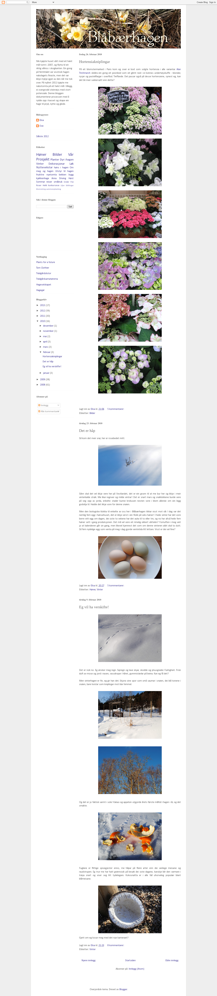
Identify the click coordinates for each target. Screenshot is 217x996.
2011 (43, 316)
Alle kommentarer (49, 411)
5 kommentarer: (116, 409)
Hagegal (40, 290)
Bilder (92, 413)
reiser (49, 182)
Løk (71, 163)
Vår (71, 155)
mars (46, 347)
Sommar (40, 182)
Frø (72, 182)
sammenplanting (53, 189)
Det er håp (87, 431)
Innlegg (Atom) (136, 969)
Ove (41, 126)
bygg (71, 175)
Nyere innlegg (88, 960)
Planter (54, 159)
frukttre (40, 175)
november (48, 331)
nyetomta (52, 175)
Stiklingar (70, 185)
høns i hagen (61, 167)
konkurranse (53, 185)
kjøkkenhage (42, 178)
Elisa (41, 120)
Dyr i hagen (67, 159)
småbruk (58, 182)
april (45, 342)
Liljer (63, 185)
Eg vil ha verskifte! (94, 607)
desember (48, 326)
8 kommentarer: (116, 945)
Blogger (123, 989)
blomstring (41, 189)
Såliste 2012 (42, 136)
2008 (43, 385)
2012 (43, 311)
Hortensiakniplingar (94, 62)
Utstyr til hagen (64, 171)
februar (47, 352)
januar (46, 373)
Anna (54, 178)
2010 (43, 321)
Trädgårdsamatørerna (47, 279)
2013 (43, 305)
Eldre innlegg (171, 960)
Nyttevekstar (44, 167)
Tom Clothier (42, 268)
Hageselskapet (43, 284)
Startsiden (130, 960)
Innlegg (44, 405)
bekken (62, 175)
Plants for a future (45, 262)
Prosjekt (42, 159)
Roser (38, 185)
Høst (71, 178)
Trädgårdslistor (43, 273)
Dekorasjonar (56, 163)
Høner (92, 589)
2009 (43, 379)
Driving (62, 178)
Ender (66, 182)
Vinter (100, 589)
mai (45, 336)
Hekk (45, 185)
